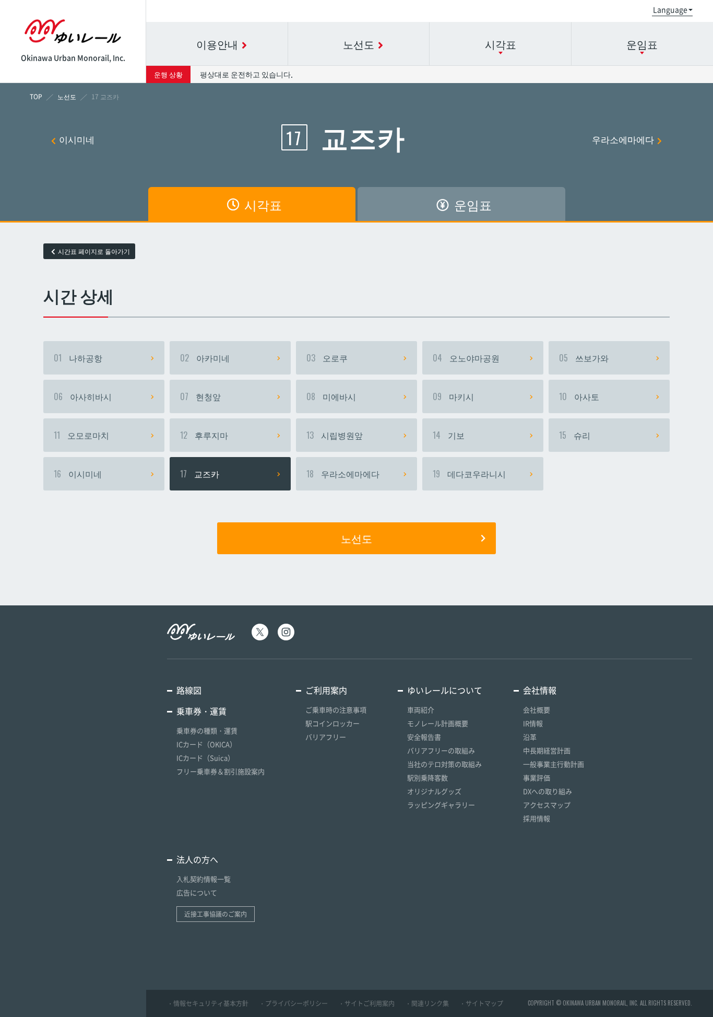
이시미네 (76, 139)
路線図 (188, 690)
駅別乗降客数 (427, 777)
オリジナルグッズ (434, 791)
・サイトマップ (481, 1003)
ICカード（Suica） (205, 758)
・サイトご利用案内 (366, 1003)
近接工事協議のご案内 (215, 914)
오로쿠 (327, 358)
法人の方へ (197, 859)
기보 (449, 435)
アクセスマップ (547, 805)
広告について (196, 892)
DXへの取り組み (547, 791)
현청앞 (200, 396)
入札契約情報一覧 (203, 879)
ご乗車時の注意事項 (335, 710)
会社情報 (539, 690)
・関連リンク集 (427, 1003)
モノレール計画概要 (437, 723)
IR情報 (533, 723)
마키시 (453, 396)
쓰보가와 (584, 358)
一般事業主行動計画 (553, 764)
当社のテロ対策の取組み (444, 764)
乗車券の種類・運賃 (206, 730)
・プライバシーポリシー (293, 1003)
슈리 (574, 435)
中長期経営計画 (547, 750)
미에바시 (331, 396)
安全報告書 (424, 737)
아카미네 (205, 358)
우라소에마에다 (623, 139)
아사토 (579, 396)
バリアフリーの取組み (441, 750)
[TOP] (36, 96)
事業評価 (536, 777)
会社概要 (536, 710)
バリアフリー (325, 737)
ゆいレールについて (444, 690)
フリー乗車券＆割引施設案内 (220, 771)
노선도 (356, 538)
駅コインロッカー (332, 723)
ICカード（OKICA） (206, 744)
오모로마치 (81, 435)
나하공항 (78, 358)
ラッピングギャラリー (441, 805)
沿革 (530, 737)
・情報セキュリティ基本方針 (207, 1003)
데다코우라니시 (469, 473)
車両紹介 (420, 710)
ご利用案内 (326, 690)
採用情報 (536, 818)
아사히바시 (83, 396)
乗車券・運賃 (201, 711)
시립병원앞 (334, 435)
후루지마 (204, 435)
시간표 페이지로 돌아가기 (94, 251)
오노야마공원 (466, 358)
